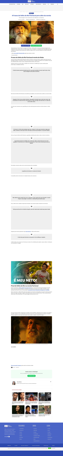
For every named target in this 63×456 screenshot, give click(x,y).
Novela (14, 367)
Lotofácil (49, 432)
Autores (16, 445)
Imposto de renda (36, 437)
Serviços (44, 4)
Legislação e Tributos (37, 435)
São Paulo (27, 4)
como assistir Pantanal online (19, 53)
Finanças (52, 4)
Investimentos (38, 4)
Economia (18, 4)
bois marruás (28, 231)
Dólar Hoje (35, 430)
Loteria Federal (50, 437)
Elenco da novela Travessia (16, 365)
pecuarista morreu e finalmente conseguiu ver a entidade (38, 290)
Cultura (21, 432)
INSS (22, 4)
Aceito (49, 448)
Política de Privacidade (36, 445)
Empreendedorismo (37, 440)
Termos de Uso (46, 445)
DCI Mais (24, 11)
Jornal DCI (21, 11)
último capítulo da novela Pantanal (25, 287)
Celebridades (22, 428)
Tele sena (49, 435)
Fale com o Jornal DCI (24, 445)
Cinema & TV (27, 11)
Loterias (32, 4)
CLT (48, 4)
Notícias (21, 435)
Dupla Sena (49, 439)
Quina (49, 430)
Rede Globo (17, 367)
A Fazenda (21, 437)
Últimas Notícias (12, 4)
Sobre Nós (9, 445)
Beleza (21, 439)
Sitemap (53, 445)
